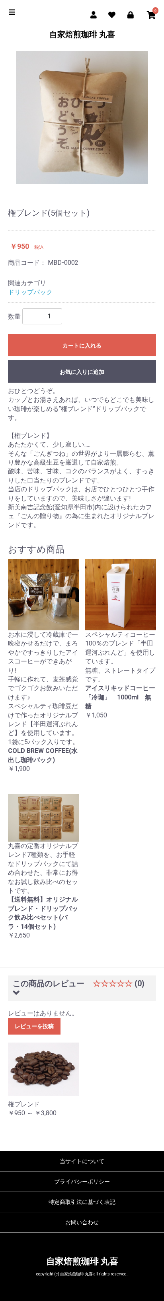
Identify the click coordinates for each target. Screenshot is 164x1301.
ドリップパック (30, 292)
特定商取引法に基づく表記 (82, 1202)
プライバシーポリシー (82, 1181)
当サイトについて (82, 1161)
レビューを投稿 (34, 1026)
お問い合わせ (82, 1222)
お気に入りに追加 (82, 372)
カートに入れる (82, 345)
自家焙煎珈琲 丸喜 (82, 34)
